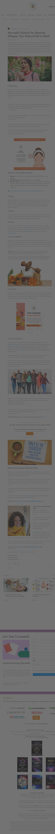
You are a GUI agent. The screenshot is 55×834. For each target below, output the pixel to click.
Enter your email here (10, 44)
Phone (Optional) (9, 49)
